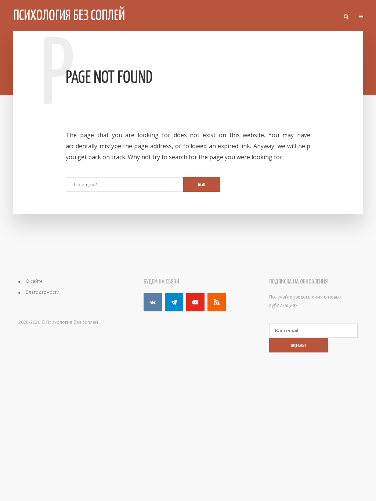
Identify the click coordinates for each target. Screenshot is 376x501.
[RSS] (216, 302)
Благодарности (42, 292)
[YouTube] (195, 302)
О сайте (34, 281)
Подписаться (298, 346)
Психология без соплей (69, 16)
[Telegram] (174, 302)
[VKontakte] (153, 302)
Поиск (201, 185)
